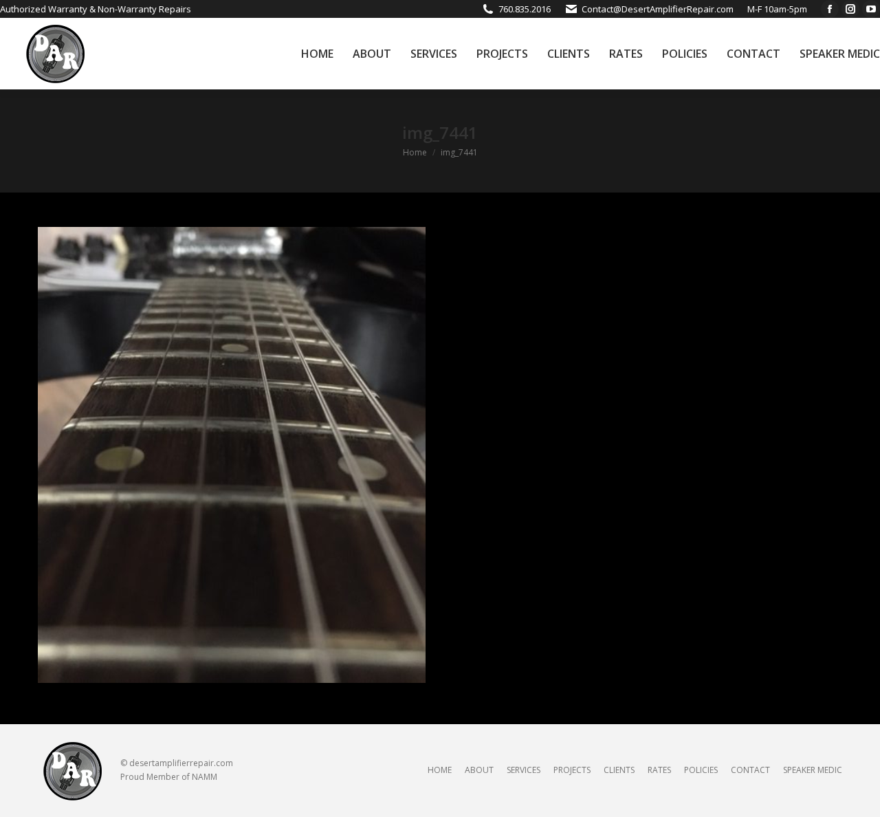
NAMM (204, 777)
